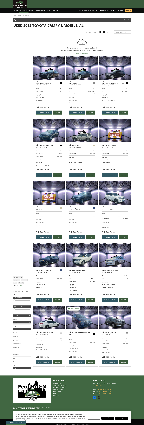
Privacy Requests (80, 424)
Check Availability (44, 112)
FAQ (54, 393)
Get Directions (97, 385)
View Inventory (57, 383)
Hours (109, 389)
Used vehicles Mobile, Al (24, 15)
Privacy (68, 424)
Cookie (73, 424)
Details (57, 112)
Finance (31, 10)
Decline (108, 418)
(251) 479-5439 (101, 389)
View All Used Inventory (82, 53)
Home (16, 10)
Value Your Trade (58, 389)
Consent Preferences (16, 422)
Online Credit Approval (59, 385)
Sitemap (88, 424)
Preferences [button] (29, 419)
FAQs (48, 10)
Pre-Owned (24, 10)
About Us (55, 10)
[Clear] (21, 285)
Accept (122, 418)
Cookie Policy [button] (65, 418)
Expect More (40, 10)
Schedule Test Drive (59, 387)
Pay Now (128, 10)
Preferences (94, 418)
